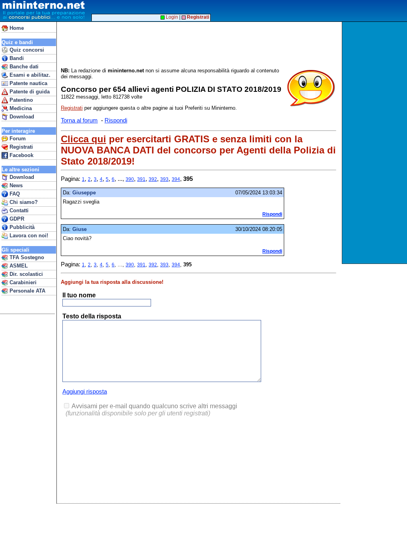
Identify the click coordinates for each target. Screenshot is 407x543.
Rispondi (116, 120)
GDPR (16, 219)
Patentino (20, 100)
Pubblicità (21, 227)
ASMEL (18, 266)
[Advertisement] (375, 142)
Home (16, 28)
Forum (17, 139)
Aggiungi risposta (84, 391)
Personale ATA (26, 291)
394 (176, 179)
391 (141, 179)
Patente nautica (27, 83)
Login (171, 17)
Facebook (20, 155)
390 (130, 179)
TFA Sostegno (26, 257)
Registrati (20, 147)
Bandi (16, 58)
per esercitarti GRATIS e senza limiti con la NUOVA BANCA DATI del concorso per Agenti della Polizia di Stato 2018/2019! (198, 150)
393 (164, 179)
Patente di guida (29, 92)
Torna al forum (79, 120)
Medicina (20, 108)
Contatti (18, 210)
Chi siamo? (23, 202)
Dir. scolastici (25, 274)
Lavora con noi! (28, 236)
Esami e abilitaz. (29, 75)
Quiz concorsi (26, 50)
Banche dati (23, 67)
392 (153, 179)
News (15, 185)
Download (21, 117)
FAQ (14, 194)
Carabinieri (22, 282)
